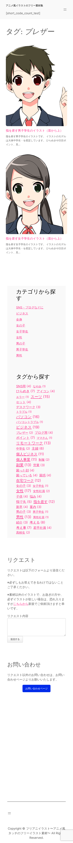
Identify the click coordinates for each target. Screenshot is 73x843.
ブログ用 (44, 432)
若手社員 (42, 528)
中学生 (23, 448)
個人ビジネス (30, 454)
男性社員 (41, 517)
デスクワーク (28, 407)
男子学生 (22, 349)
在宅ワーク (28, 480)
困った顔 (25, 470)
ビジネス (22, 313)
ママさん (44, 438)
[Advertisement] (36, 746)
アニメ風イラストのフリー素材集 (24, 5)
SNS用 (23, 386)
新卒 (22, 507)
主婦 (38, 448)
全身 (19, 319)
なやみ (39, 386)
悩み (36, 496)
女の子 (20, 325)
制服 (44, 459)
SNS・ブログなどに (29, 307)
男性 (19, 355)
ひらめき (25, 391)
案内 (35, 507)
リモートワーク (33, 443)
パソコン (28, 417)
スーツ (40, 396)
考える (37, 522)
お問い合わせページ (36, 688)
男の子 (20, 343)
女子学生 (22, 331)
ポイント (25, 438)
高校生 (23, 532)
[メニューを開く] (65, 9)
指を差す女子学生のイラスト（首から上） (34, 238)
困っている (27, 475)
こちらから (20, 604)
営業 (39, 465)
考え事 (24, 527)
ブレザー (24, 432)
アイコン (46, 391)
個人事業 (26, 459)
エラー (22, 397)
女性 (19, 337)
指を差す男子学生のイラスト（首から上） (34, 130)
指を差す (44, 501)
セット (23, 402)
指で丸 (24, 502)
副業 (23, 465)
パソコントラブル (29, 422)
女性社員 (41, 491)
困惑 (45, 475)
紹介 (22, 522)
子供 (22, 496)
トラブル (24, 411)
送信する (15, 639)
